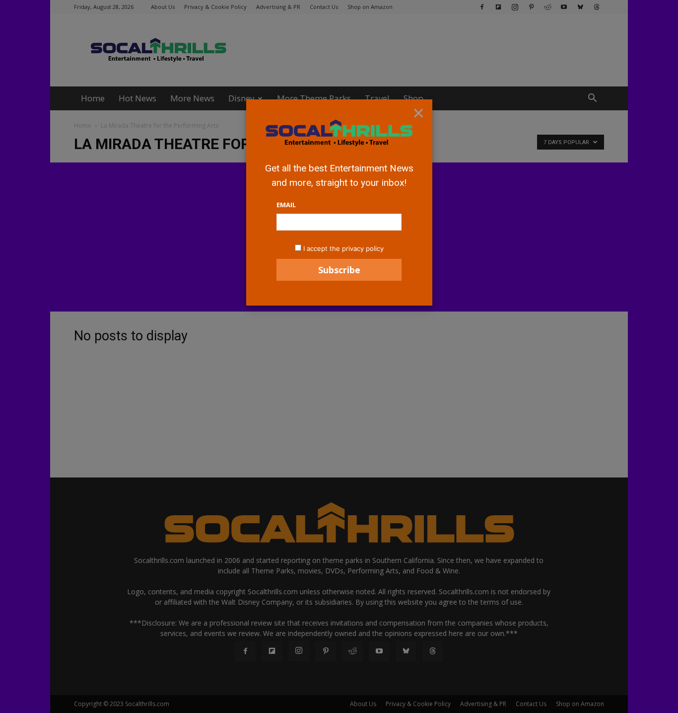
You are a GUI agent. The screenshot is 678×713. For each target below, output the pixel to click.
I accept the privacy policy (343, 248)
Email (286, 204)
